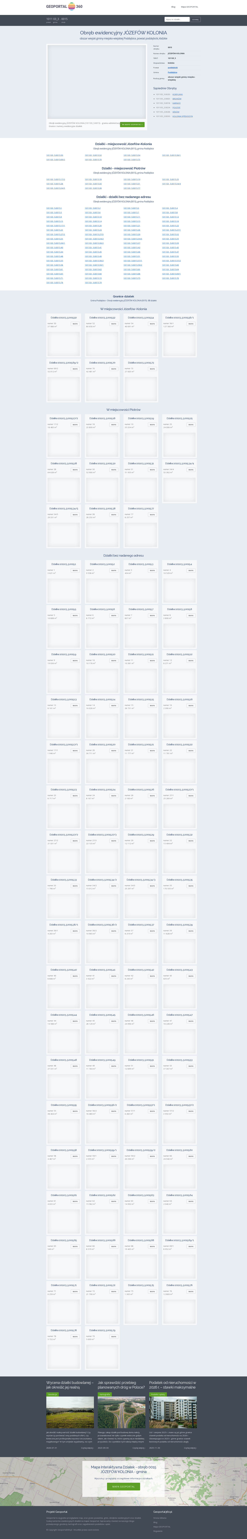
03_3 (56, 19)
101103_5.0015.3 (131, 208)
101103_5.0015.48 (54, 256)
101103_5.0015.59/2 (132, 265)
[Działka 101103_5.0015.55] (64, 1131)
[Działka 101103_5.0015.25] (179, 445)
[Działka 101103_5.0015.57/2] (179, 1131)
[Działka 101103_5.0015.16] (179, 726)
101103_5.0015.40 (54, 247)
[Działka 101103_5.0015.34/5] (64, 535)
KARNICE (177, 103)
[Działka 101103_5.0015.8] (179, 636)
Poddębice (172, 72)
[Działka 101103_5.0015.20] (102, 771)
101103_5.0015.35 (170, 238)
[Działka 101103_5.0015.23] (64, 816)
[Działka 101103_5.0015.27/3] (102, 861)
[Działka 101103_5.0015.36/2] (102, 951)
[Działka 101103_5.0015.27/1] (179, 816)
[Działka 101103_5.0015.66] (102, 1266)
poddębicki (173, 67)
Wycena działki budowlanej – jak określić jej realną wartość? (70, 1387)
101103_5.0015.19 (131, 179)
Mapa (75, 324)
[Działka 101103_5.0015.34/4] (179, 490)
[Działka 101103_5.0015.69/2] (64, 389)
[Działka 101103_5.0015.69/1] (179, 1266)
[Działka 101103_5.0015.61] (64, 1221)
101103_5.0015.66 (93, 273)
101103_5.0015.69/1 (171, 273)
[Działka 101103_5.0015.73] (141, 389)
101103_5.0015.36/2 (94, 243)
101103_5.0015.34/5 (55, 188)
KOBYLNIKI (178, 94)
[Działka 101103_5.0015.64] (179, 1221)
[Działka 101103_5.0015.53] (179, 1086)
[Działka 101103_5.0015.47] (179, 1041)
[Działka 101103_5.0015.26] (141, 816)
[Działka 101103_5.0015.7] (141, 636)
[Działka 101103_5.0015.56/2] (102, 1131)
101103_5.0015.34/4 (171, 183)
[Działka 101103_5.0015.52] (102, 344)
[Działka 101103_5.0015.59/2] (141, 1176)
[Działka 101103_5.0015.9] (64, 681)
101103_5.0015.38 (93, 188)
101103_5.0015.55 (54, 260)
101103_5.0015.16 (170, 221)
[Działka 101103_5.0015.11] (141, 681)
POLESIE (176, 107)
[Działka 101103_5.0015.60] (179, 1176)
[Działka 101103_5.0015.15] (141, 726)
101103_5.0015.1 (54, 208)
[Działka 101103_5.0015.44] (64, 1041)
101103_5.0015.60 (170, 265)
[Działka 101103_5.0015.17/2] (64, 445)
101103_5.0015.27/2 (55, 234)
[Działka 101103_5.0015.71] (64, 1312)
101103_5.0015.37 (131, 243)
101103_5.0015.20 (93, 225)
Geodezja (52, 1394)
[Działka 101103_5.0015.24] (102, 816)
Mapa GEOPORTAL (189, 6)
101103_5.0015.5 (54, 212)
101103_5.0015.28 (54, 183)
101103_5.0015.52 (93, 155)
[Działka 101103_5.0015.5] (64, 636)
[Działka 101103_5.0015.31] (141, 490)
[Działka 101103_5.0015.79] (102, 1357)
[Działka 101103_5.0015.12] (179, 681)
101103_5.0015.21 (131, 225)
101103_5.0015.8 (170, 212)
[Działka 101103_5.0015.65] (64, 1266)
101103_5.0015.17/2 (55, 179)
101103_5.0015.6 (92, 212)
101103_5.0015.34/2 (94, 238)
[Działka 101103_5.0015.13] (64, 726)
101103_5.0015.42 (131, 247)
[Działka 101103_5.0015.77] (141, 535)
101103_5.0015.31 (131, 183)
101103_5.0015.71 (54, 278)
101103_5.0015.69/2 (55, 159)
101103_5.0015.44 (54, 252)
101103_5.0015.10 (93, 216)
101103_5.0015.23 (54, 230)
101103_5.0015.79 (93, 282)
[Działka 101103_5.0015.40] (64, 996)
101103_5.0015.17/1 (55, 225)
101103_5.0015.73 (131, 159)
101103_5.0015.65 (54, 273)
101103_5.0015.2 (92, 208)
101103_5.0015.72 (93, 278)
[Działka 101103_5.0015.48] (64, 1086)
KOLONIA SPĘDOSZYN (183, 116)
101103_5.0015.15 (131, 221)
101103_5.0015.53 (170, 256)
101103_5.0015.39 (170, 243)
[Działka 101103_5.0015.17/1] (64, 771)
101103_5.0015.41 (93, 247)
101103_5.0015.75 (131, 278)
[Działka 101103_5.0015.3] (141, 590)
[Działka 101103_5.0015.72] (102, 1312)
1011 (49, 19)
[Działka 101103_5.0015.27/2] (64, 861)
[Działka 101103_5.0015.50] (64, 344)
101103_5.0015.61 (54, 269)
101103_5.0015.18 (93, 179)
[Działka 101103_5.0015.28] (64, 490)
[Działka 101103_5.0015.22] (179, 771)
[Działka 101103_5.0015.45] (102, 1041)
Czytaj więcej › (87, 1448)
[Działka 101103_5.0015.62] (102, 1221)
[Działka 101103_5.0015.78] (64, 1357)
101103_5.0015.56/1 (171, 155)
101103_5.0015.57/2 (171, 260)
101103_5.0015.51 (131, 256)
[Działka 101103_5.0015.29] (141, 861)
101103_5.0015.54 (131, 155)
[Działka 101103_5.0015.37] (141, 951)
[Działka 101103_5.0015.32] (179, 861)
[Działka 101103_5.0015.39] (179, 951)
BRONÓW (177, 98)
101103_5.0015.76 (170, 278)
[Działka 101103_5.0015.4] (179, 590)
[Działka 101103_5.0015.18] (102, 445)
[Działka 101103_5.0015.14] (102, 726)
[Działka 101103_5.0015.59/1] (102, 1176)
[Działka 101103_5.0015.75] (141, 1312)
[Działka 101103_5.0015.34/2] (102, 906)
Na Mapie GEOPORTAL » (132, 124)
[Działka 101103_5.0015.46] (141, 1041)
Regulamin (157, 1531)
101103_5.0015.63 (131, 269)
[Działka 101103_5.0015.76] (179, 1312)
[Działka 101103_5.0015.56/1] (179, 344)
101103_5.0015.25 (170, 179)
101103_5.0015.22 (170, 225)
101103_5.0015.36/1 (55, 243)
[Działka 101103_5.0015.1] (64, 590)
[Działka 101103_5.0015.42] (141, 996)
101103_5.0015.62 (93, 269)
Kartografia (105, 1394)
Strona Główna (159, 1518)
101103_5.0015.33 (54, 238)
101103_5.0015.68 (131, 273)
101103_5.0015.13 (54, 221)
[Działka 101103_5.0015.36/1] (64, 951)
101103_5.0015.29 (131, 234)
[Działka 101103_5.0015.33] (64, 906)
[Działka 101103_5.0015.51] (141, 1086)
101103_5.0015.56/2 (94, 260)
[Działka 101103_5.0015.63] (141, 1221)
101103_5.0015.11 (131, 216)
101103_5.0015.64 (170, 269)
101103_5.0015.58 (54, 265)
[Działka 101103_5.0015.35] (179, 906)
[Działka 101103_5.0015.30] (102, 490)
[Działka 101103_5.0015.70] (102, 389)
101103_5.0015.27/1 (171, 230)
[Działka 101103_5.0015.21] (141, 771)
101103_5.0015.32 (170, 234)
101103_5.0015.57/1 (132, 260)
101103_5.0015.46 (131, 252)
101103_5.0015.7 (131, 212)
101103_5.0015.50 (54, 155)
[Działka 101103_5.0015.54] (141, 344)
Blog (173, 6)
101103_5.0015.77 (131, 188)
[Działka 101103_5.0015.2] (102, 590)
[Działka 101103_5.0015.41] (102, 996)
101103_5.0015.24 (93, 230)
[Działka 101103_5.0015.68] (141, 1266)
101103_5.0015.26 (131, 230)
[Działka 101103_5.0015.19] (141, 445)
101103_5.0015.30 (93, 183)
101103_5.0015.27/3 (94, 234)
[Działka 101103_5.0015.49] (102, 1086)
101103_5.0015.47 (170, 252)
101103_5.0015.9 (54, 216)
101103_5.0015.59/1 (94, 265)
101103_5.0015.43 (170, 247)
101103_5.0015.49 (93, 256)
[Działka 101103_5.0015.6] (102, 636)
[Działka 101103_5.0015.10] (102, 681)
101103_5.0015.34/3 (132, 238)
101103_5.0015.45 (93, 252)
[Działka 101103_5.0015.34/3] (141, 906)
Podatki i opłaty (158, 1394)
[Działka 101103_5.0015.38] (102, 535)
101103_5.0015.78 (54, 282)
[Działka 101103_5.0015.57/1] (141, 1131)
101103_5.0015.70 (93, 159)
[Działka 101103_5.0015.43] (179, 996)
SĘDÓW (176, 112)
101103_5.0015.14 (93, 221)
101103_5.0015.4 (170, 208)
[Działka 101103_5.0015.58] (64, 1176)
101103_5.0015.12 (170, 216)
